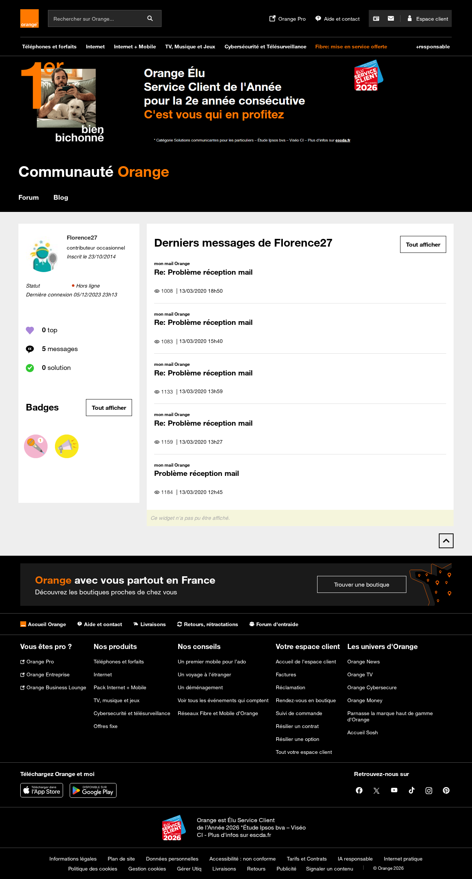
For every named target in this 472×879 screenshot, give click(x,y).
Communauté (93, 171)
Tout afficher (109, 407)
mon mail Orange (172, 263)
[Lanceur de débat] (67, 446)
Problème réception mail (196, 473)
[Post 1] (36, 446)
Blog (60, 197)
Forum (28, 197)
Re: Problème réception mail (203, 272)
